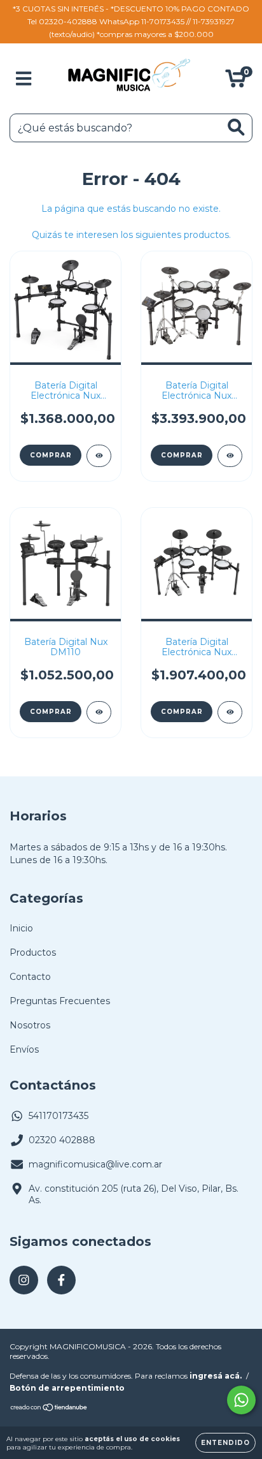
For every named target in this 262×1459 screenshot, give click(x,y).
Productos (33, 952)
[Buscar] (236, 127)
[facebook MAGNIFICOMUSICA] (61, 1280)
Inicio (21, 928)
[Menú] (24, 79)
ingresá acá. (216, 1376)
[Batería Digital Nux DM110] (98, 712)
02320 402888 (62, 1140)
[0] (235, 81)
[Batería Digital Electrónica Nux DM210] (98, 456)
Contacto (30, 976)
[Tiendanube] (49, 1409)
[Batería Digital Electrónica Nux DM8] (229, 456)
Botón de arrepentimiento (67, 1388)
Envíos (24, 1049)
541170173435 (58, 1116)
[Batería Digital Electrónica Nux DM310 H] (229, 712)
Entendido (225, 1443)
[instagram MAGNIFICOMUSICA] (24, 1280)
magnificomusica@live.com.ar (95, 1164)
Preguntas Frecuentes (60, 1001)
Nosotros (30, 1025)
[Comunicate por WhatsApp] (241, 1400)
